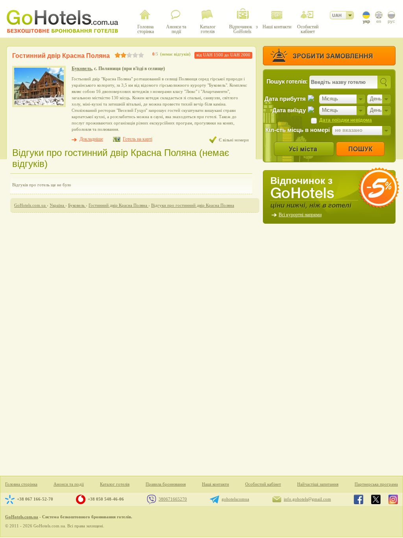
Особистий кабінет (263, 484)
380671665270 (173, 499)
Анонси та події (69, 484)
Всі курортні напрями (300, 214)
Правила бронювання (166, 484)
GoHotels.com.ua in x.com (376, 499)
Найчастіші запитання (317, 484)
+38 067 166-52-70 (35, 499)
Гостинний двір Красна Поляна (61, 55)
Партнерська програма (376, 484)
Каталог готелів (114, 484)
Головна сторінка (21, 484)
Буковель (82, 68)
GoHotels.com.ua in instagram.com (393, 499)
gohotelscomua (235, 499)
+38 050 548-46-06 (106, 499)
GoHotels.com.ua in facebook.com (358, 499)
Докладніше (91, 139)
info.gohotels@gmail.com (307, 499)
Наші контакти (215, 484)
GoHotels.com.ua (21, 516)
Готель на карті (137, 139)
